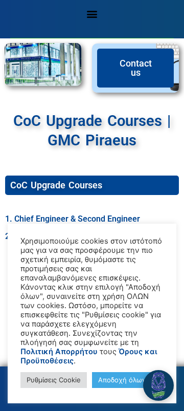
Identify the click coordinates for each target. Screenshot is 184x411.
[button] (92, 13)
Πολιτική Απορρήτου (59, 351)
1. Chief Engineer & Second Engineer (72, 219)
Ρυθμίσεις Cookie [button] (54, 380)
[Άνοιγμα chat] (158, 385)
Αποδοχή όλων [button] (122, 380)
